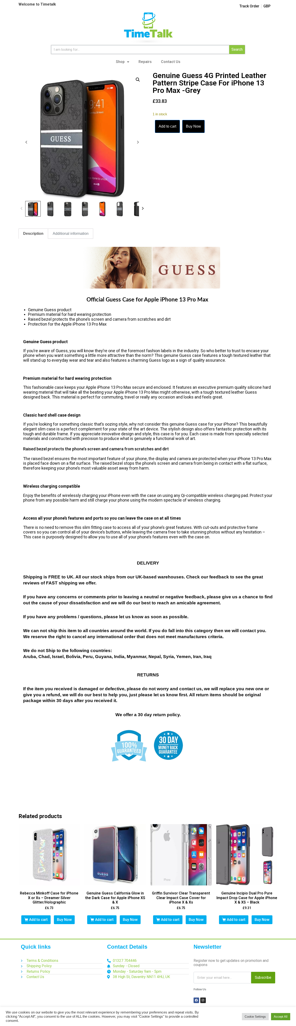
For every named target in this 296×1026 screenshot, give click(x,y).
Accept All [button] (280, 1016)
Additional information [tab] (71, 233)
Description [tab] (33, 233)
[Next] (143, 208)
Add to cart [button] (38, 919)
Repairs (145, 62)
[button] (138, 79)
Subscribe (263, 977)
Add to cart (167, 126)
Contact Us (170, 62)
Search (237, 49)
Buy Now (193, 126)
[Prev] (21, 208)
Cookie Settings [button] (255, 1016)
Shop (120, 62)
